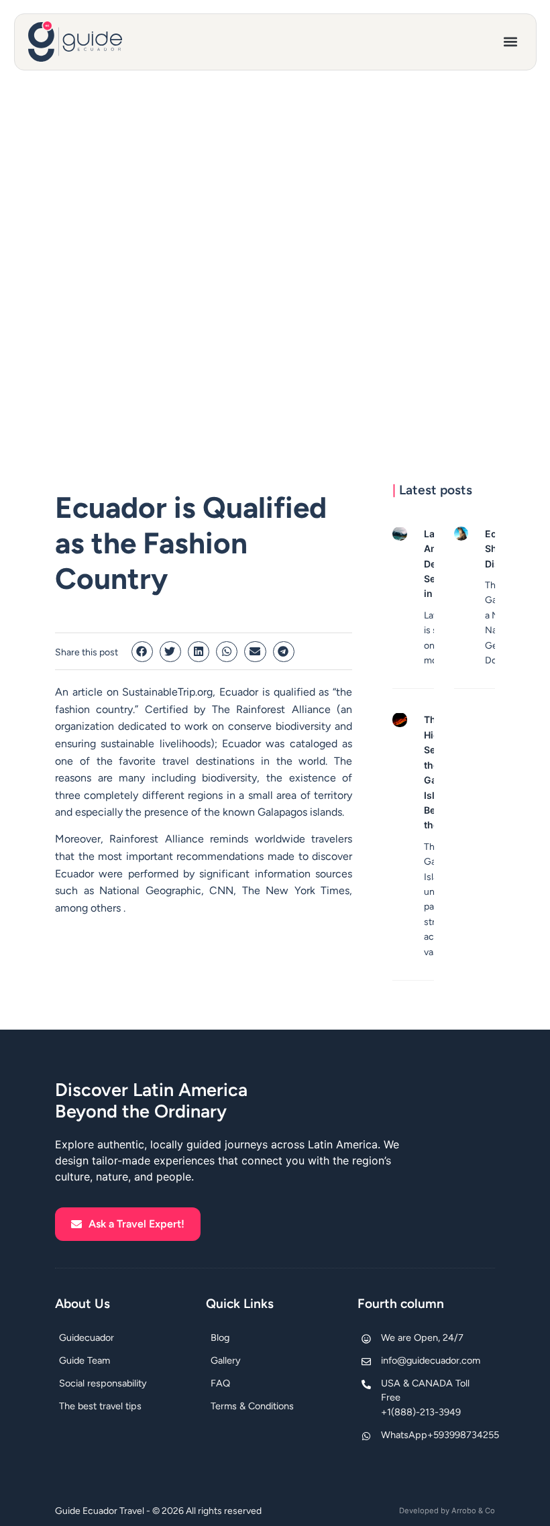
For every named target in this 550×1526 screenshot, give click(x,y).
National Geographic (150, 890)
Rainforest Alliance (283, 709)
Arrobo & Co (473, 1510)
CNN (221, 890)
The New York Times (296, 890)
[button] (511, 42)
